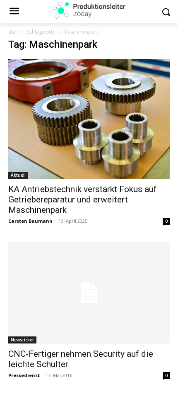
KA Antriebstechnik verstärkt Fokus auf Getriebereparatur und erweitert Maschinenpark (82, 199)
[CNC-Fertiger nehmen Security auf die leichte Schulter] (89, 292)
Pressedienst (24, 375)
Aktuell (18, 175)
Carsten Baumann (30, 221)
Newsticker (22, 340)
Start (13, 31)
